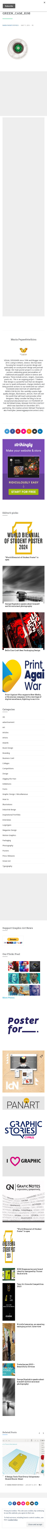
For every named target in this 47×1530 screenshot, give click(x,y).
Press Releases (9, 856)
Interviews (7, 820)
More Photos (9, 997)
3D (4, 717)
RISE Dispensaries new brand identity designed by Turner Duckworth (30, 1271)
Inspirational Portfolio (11, 815)
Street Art (7, 861)
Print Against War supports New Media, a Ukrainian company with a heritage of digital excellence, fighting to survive (23, 696)
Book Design (8, 748)
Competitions (8, 768)
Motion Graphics (9, 835)
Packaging (7, 840)
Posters (6, 850)
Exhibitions (7, 784)
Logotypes (7, 825)
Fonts (5, 789)
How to (6, 799)
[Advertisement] (23, 93)
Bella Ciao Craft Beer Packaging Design (22, 650)
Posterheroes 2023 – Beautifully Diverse (26, 1365)
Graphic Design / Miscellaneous (15, 794)
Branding (6, 753)
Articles (6, 732)
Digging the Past (9, 779)
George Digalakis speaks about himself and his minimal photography (22, 605)
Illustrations (7, 804)
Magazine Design (10, 830)
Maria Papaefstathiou (11, 25)
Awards (6, 743)
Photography (8, 845)
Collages (6, 763)
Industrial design (9, 809)
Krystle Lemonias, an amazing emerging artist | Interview (30, 1325)
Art (4, 727)
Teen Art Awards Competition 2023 (30, 1285)
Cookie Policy (13, 1520)
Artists (5, 737)
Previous (39, 1433)
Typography (7, 866)
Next (42, 1433)
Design (5, 773)
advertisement (8, 722)
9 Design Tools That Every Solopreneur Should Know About (22, 1477)
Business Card (8, 758)
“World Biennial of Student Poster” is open (21, 558)
